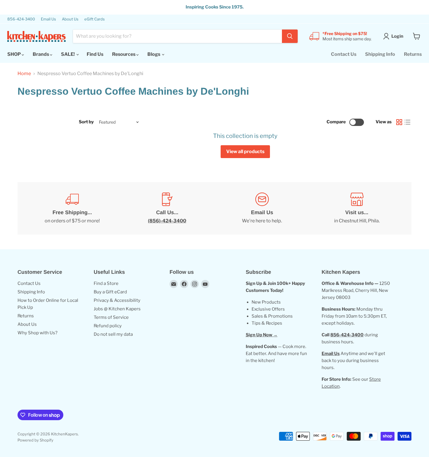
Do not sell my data (113, 334)
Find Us (95, 54)
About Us (70, 19)
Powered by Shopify (35, 440)
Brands (41, 54)
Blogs (154, 54)
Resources (124, 54)
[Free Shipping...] (72, 208)
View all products (245, 151)
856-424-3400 (21, 19)
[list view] (407, 122)
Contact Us (343, 54)
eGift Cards (94, 19)
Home (24, 73)
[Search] (290, 36)
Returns (413, 54)
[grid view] (399, 122)
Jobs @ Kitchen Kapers (117, 308)
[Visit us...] (356, 208)
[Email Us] (261, 208)
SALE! (68, 54)
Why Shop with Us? (37, 332)
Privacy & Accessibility (117, 300)
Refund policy (108, 325)
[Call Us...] (167, 208)
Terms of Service (111, 317)
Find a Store (106, 283)
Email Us (48, 19)
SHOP (14, 54)
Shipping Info (380, 54)
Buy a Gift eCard (110, 292)
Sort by (86, 122)
